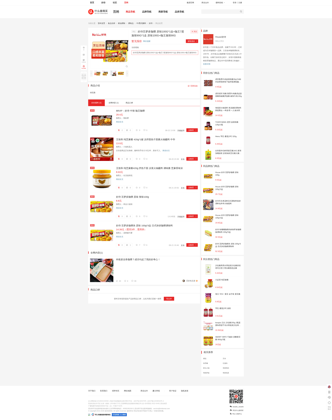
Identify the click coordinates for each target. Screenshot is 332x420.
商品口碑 (129, 103)
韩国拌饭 (206, 373)
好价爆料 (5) (96, 103)
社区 (115, 2)
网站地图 (127, 391)
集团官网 (190, 3)
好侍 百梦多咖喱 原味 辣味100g (132, 197)
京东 (183, 159)
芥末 (224, 358)
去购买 (192, 130)
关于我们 (91, 391)
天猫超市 (181, 130)
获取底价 (192, 41)
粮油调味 (121, 23)
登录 (234, 3)
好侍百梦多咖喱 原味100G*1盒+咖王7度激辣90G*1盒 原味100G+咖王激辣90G (164, 53)
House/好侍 (220, 37)
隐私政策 (184, 391)
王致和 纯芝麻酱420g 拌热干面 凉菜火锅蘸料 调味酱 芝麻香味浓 (149, 168)
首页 (92, 2)
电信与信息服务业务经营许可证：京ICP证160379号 (128, 401)
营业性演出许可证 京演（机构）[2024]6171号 (104, 403)
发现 (92, 110)
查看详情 (206, 64)
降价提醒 (146, 41)
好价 (103, 2)
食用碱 (205, 363)
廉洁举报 (156, 391)
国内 (92, 197)
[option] (98, 73)
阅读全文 (119, 122)
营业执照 (164, 403)
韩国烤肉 (226, 368)
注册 (240, 3)
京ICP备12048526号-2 (156, 401)
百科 (126, 2)
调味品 (131, 23)
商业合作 (205, 3)
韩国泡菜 (226, 373)
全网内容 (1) (114, 103)
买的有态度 (190, 281)
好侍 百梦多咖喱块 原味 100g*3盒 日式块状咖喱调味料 (144, 225)
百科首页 (101, 23)
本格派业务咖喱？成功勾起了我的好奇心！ (138, 259)
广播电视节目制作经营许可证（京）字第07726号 (105, 406)
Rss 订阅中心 (237, 414)
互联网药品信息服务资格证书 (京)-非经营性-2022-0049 (140, 403)
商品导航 (130, 11)
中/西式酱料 (141, 23)
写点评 (169, 299)
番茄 (204, 358)
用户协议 (172, 391)
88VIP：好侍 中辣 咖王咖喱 (130, 110)
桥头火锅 (206, 368)
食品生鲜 (111, 23)
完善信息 (194, 86)
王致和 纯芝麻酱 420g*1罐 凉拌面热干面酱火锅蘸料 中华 (145, 139)
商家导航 (163, 11)
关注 (195, 31)
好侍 (151, 23)
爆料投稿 (219, 3)
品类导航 (179, 11)
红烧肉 (225, 363)
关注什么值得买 (238, 410)
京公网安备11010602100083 (98, 401)
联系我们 (103, 391)
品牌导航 (146, 11)
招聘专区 (115, 391)
